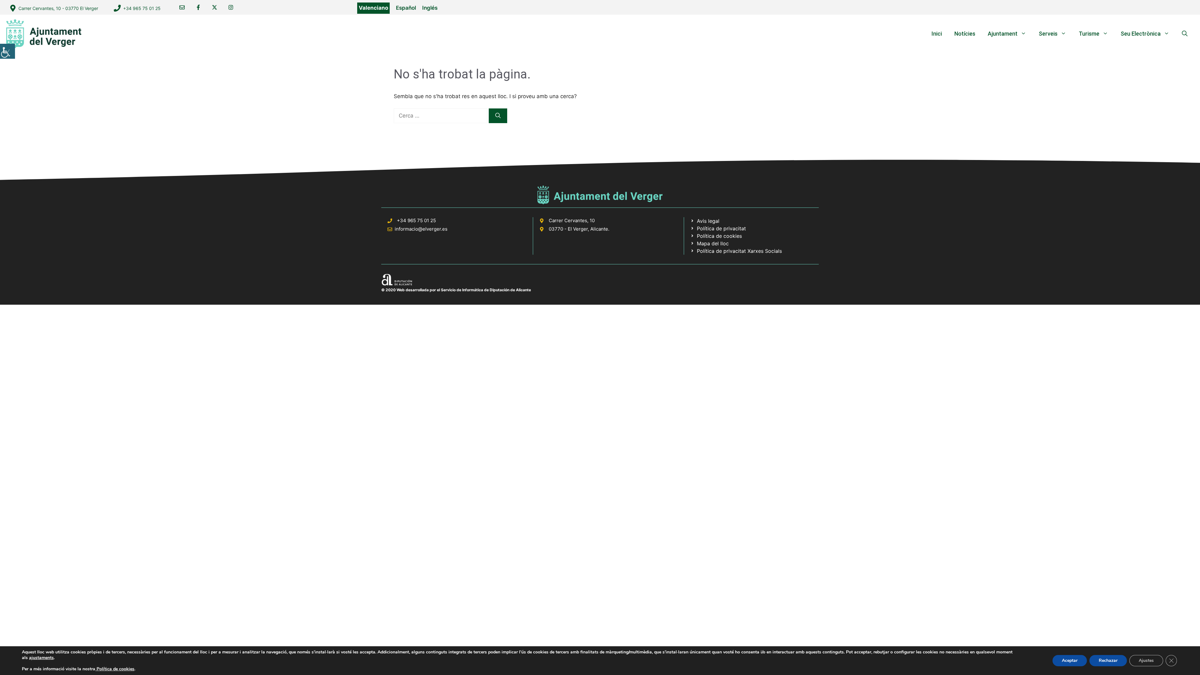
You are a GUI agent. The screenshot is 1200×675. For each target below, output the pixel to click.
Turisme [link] (1089, 33)
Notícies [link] (964, 33)
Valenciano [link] (373, 8)
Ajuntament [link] (1003, 33)
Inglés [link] (430, 8)
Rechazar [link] (1108, 660)
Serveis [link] (1048, 33)
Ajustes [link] (1146, 660)
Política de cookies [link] (114, 669)
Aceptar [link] (1070, 660)
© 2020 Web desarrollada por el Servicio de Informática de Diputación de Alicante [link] (456, 290)
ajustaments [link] (41, 658)
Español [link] (406, 8)
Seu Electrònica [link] (1141, 33)
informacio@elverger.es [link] (421, 229)
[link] (7, 51)
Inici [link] (937, 33)
